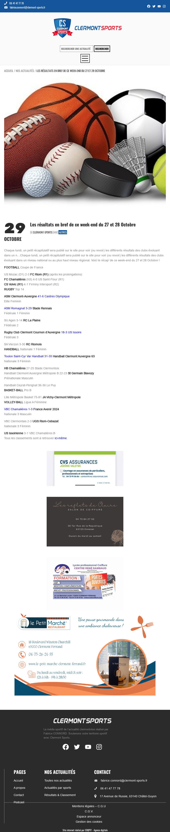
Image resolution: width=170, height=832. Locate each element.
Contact (19, 795)
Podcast (19, 802)
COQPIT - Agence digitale (96, 830)
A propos (19, 787)
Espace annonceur (89, 816)
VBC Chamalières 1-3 (31, 409)
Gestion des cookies (89, 821)
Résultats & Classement (60, 795)
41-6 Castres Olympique (37, 296)
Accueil (8, 70)
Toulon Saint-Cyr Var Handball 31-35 (49, 356)
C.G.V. (89, 811)
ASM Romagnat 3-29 (28, 308)
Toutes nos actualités (58, 780)
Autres (63, 232)
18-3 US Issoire (42, 332)
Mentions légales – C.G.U (89, 806)
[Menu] (85, 58)
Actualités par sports (57, 787)
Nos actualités (25, 70)
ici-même (61, 438)
